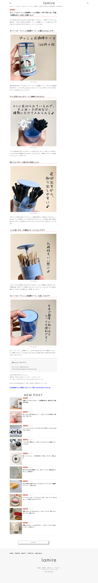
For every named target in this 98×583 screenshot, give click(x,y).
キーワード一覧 (54, 569)
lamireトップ (12, 6)
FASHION (17, 553)
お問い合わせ (38, 553)
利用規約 (44, 567)
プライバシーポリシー (45, 569)
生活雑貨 (23, 6)
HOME (11, 553)
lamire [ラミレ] (49, 3)
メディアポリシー (57, 567)
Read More (33, 542)
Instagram (34, 81)
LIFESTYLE (18, 6)
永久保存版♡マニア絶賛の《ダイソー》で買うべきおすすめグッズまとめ (30, 387)
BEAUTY (23, 553)
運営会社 (39, 567)
